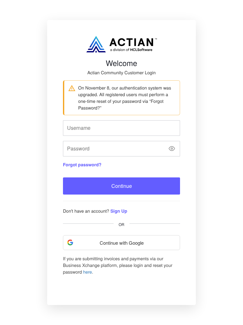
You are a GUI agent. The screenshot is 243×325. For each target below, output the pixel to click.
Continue (121, 185)
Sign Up (118, 211)
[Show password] (172, 148)
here (87, 272)
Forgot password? (82, 165)
